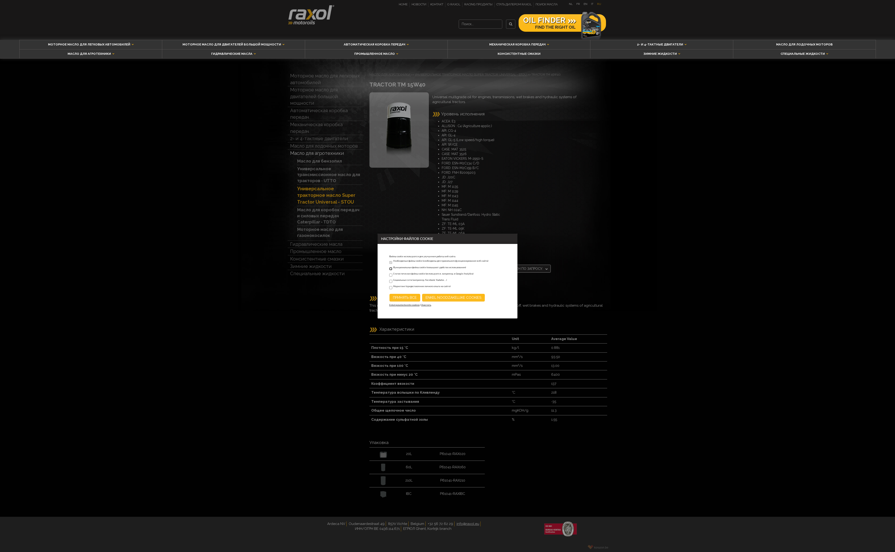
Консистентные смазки (519, 54)
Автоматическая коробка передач (375, 44)
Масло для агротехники (90, 54)
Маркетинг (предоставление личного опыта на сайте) (422, 286)
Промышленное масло (375, 54)
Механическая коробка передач (517, 44)
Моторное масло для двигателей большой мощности (232, 44)
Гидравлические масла (232, 54)
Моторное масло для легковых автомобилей (89, 44)
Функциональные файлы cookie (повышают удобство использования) (429, 267)
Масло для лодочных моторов (804, 44)
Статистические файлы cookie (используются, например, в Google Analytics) (433, 274)
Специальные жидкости (803, 54)
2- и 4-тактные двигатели (660, 44)
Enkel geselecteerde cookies (404, 305)
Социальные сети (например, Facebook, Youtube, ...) (420, 280)
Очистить (426, 305)
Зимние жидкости (661, 54)
